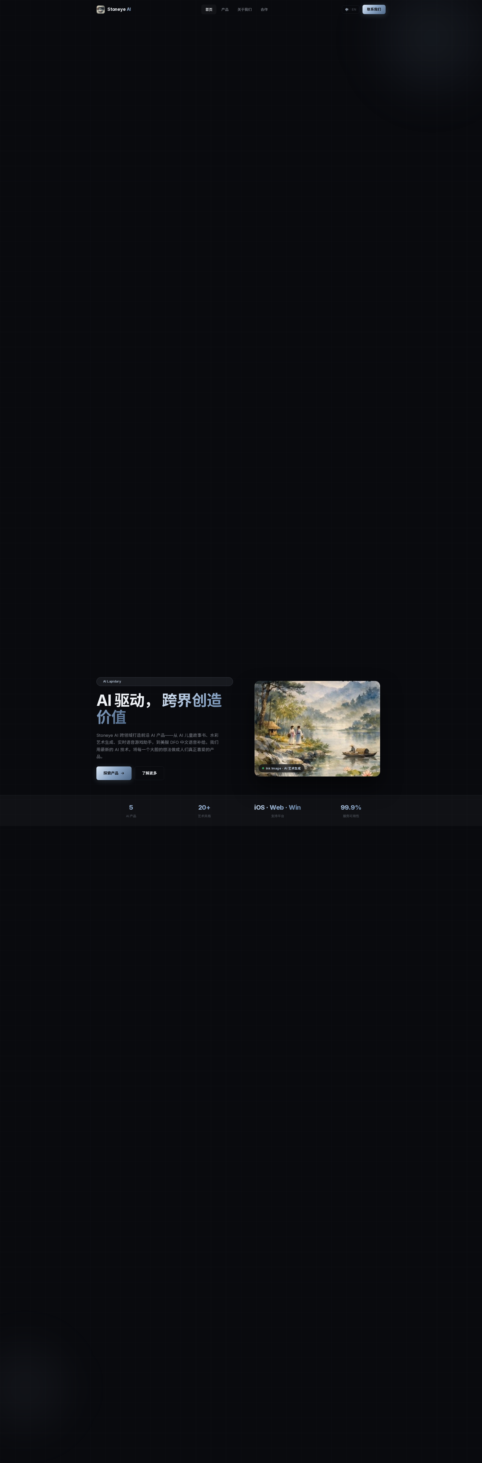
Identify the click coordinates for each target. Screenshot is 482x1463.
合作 (264, 9)
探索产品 (110, 773)
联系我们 (374, 9)
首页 (208, 9)
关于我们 (244, 9)
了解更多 (149, 773)
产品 (224, 9)
